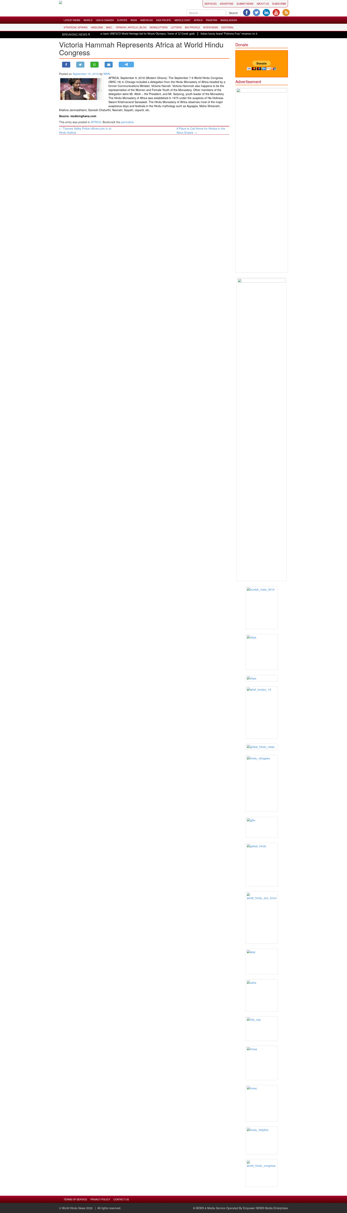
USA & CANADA (105, 20)
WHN (106, 74)
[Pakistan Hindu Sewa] (261, 678)
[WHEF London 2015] (261, 712)
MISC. (109, 27)
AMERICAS (146, 20)
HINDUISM (97, 27)
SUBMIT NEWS (245, 3)
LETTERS (176, 27)
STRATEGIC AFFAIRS (76, 27)
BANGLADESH (228, 20)
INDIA (134, 20)
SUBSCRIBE (279, 3)
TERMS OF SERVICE (75, 1199)
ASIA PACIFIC (163, 20)
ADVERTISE (226, 3)
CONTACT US (121, 1199)
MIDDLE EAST (183, 20)
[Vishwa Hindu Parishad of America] (261, 652)
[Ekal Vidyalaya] (261, 961)
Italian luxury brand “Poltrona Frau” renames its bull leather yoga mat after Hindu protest (236, 33)
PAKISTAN (211, 20)
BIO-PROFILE (192, 27)
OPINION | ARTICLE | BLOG (131, 27)
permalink (127, 122)
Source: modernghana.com (77, 116)
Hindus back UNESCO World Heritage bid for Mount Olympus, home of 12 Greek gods (129, 33)
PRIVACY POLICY (100, 1199)
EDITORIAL (227, 27)
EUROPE (122, 20)
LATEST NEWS (72, 20)
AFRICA (198, 20)
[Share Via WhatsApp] (94, 65)
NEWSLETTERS (159, 27)
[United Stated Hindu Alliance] (261, 995)
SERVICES (210, 3)
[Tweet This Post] (80, 65)
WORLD (88, 20)
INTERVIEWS (210, 27)
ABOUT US (263, 3)
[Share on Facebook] (66, 65)
